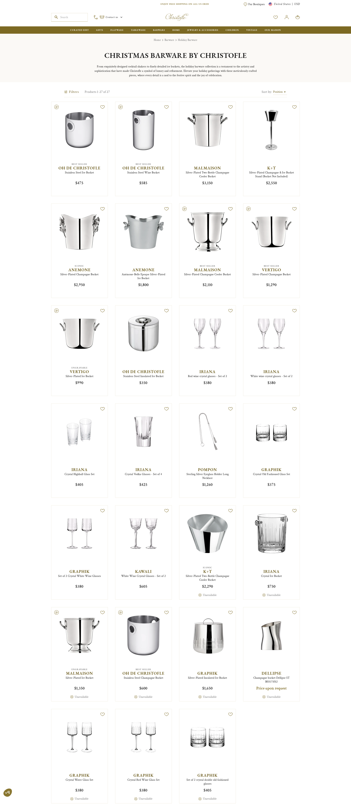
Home (157, 40)
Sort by (267, 92)
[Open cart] (297, 17)
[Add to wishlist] (102, 107)
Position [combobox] (278, 92)
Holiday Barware (187, 40)
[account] (275, 17)
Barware (169, 40)
